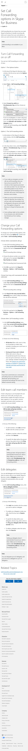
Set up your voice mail (9, 574)
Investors (3, 723)
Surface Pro (4, 589)
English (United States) (8, 735)
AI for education (5, 656)
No (18, 581)
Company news (5, 718)
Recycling (15, 745)
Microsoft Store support (6, 619)
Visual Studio (4, 705)
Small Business (4, 681)
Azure (3, 688)
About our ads (20, 745)
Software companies (5, 703)
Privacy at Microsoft (5, 720)
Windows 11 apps (5, 606)
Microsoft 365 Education (6, 646)
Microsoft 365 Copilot (6, 678)
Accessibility (4, 728)
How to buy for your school (7, 648)
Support (3, 5)
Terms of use (19, 743)
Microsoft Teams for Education (7, 643)
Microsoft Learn (5, 693)
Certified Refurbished (6, 626)
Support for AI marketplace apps (8, 695)
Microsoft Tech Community (7, 698)
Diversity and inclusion (6, 725)
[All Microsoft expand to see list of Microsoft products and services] (2, 2)
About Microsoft (5, 715)
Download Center (5, 616)
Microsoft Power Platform (6, 673)
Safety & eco (9, 745)
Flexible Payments (5, 631)
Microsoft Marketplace (6, 700)
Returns (3, 621)
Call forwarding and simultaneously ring (12, 572)
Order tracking (4, 624)
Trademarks (4, 745)
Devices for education (6, 641)
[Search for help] (5, 2)
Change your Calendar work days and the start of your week (15, 365)
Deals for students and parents (8, 653)
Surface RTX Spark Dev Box (7, 596)
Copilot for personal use (6, 601)
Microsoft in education (6, 638)
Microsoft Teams (5, 676)
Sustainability (4, 730)
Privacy (15, 743)
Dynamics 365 (4, 668)
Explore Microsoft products (7, 604)
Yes (9, 581)
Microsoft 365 (4, 671)
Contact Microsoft (9, 743)
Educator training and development (8, 651)
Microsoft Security (5, 666)
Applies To (4, 26)
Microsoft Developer (6, 690)
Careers (3, 713)
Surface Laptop (4, 591)
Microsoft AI (4, 663)
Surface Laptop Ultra (6, 594)
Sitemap (3, 743)
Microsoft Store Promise (6, 629)
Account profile (5, 614)
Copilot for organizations (6, 599)
